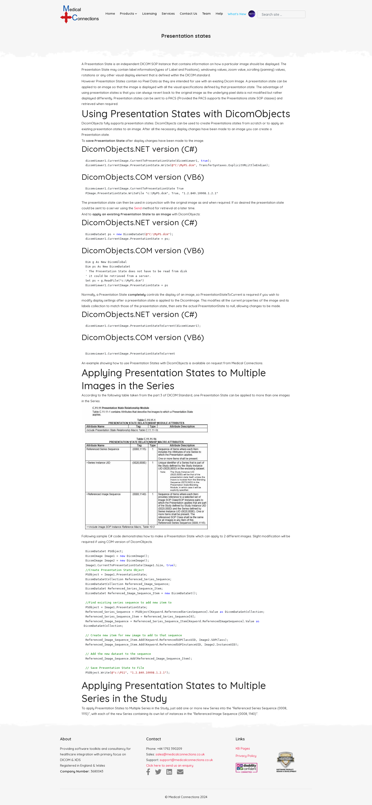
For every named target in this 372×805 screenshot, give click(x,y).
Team (206, 13)
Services (168, 13)
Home (110, 13)
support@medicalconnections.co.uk (186, 760)
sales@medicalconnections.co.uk (180, 754)
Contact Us (188, 13)
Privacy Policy (246, 756)
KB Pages (243, 748)
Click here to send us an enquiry (169, 765)
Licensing (149, 13)
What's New (237, 14)
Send (138, 208)
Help (219, 13)
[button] (129, 13)
